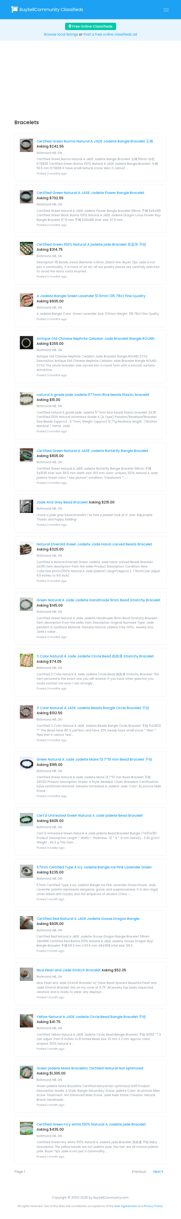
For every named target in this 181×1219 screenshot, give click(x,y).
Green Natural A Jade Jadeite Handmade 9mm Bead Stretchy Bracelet (98, 600)
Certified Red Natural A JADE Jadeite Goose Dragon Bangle (88, 918)
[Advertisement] (90, 84)
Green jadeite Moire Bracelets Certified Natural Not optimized (90, 1068)
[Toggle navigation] (166, 9)
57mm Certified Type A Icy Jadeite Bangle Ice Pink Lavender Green (94, 867)
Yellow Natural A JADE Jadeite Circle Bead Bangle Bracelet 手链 (91, 1016)
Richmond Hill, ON (49, 153)
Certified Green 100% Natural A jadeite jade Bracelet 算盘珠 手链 (91, 244)
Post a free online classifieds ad (110, 34)
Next (157, 1171)
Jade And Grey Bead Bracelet (62, 502)
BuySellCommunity (51, 10)
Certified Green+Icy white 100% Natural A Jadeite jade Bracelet (91, 1124)
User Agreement (125, 1206)
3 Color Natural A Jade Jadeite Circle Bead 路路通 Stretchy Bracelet (95, 656)
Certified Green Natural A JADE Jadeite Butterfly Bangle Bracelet (92, 450)
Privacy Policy (153, 1206)
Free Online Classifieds (92, 26)
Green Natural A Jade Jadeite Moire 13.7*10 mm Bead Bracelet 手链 (94, 759)
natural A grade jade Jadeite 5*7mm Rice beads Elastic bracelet (93, 394)
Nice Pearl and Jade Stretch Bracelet (69, 970)
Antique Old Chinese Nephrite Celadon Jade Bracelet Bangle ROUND (96, 338)
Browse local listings (61, 34)
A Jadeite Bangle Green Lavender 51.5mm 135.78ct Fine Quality (91, 296)
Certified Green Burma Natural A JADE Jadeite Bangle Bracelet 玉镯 (95, 141)
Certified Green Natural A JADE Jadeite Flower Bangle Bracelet (90, 192)
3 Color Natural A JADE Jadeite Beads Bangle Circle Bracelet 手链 (93, 708)
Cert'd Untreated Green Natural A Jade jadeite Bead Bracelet (90, 815)
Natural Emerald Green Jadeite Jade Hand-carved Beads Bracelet (94, 544)
